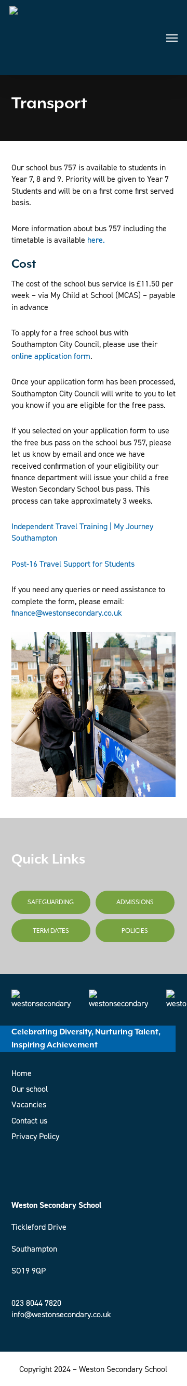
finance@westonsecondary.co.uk (66, 612)
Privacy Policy (35, 1136)
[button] (172, 37)
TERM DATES (51, 930)
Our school (29, 1088)
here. (96, 239)
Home (21, 1073)
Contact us (29, 1120)
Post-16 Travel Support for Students (73, 563)
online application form (50, 356)
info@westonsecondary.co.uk (61, 1314)
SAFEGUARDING (51, 902)
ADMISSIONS (135, 902)
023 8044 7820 (36, 1302)
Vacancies (28, 1104)
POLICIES (135, 930)
